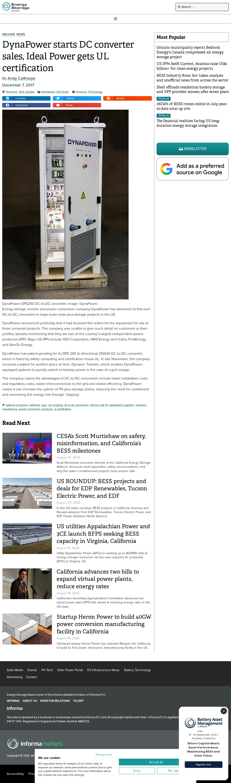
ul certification (62, 409)
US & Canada (26, 91)
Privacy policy (104, 755)
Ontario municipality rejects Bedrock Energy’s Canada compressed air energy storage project (190, 52)
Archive (8, 34)
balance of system (17, 405)
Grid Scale (62, 91)
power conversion (30, 409)
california (34, 405)
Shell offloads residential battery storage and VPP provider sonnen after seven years (193, 89)
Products (81, 91)
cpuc (44, 405)
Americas (11, 91)
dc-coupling (56, 405)
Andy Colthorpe (21, 78)
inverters (141, 405)
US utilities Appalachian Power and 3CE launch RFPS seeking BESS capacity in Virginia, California (103, 533)
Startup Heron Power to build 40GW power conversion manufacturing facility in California (104, 624)
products (47, 409)
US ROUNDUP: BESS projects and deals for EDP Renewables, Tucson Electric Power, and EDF (102, 488)
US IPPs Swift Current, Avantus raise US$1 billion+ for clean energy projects (192, 66)
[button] (26, 98)
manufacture (9, 409)
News (20, 34)
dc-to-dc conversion (76, 405)
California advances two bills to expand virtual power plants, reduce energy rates (98, 579)
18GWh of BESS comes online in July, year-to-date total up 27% (192, 106)
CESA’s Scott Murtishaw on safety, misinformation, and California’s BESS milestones (101, 443)
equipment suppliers (121, 405)
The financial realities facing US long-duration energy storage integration (188, 123)
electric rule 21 (99, 405)
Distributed (48, 91)
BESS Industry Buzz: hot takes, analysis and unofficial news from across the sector (192, 78)
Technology (95, 91)
